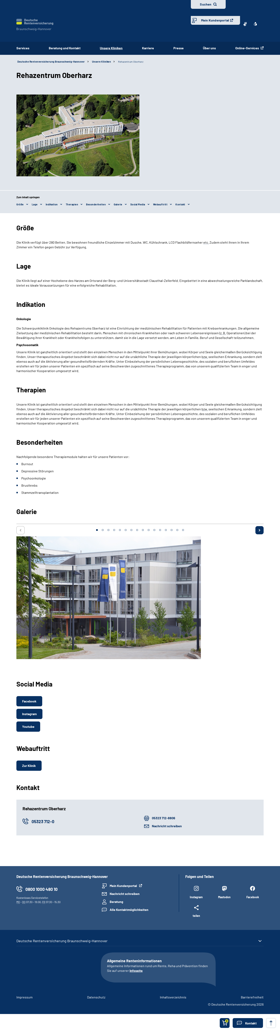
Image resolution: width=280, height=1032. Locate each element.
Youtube (28, 726)
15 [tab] (177, 530)
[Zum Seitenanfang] (271, 1023)
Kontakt (180, 204)
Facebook (29, 701)
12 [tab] (160, 530)
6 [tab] (125, 530)
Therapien (72, 204)
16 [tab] (183, 530)
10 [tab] (148, 530)
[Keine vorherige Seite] (20, 530)
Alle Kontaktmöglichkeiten (129, 910)
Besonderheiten (96, 204)
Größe (20, 204)
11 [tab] (154, 530)
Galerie (118, 204)
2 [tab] (103, 530)
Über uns (209, 48)
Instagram (29, 714)
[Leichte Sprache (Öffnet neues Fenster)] (255, 23)
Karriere (148, 48)
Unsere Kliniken (101, 61)
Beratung (116, 902)
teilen (196, 915)
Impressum (24, 997)
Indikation (52, 204)
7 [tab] (131, 530)
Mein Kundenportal (215, 20)
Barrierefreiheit (252, 997)
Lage (35, 204)
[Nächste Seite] (259, 530)
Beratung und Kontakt (65, 48)
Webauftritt (160, 204)
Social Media (137, 204)
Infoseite (136, 970)
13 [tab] (166, 530)
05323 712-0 (43, 821)
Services (22, 48)
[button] (248, 1023)
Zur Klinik (29, 766)
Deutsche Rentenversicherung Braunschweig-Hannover (51, 61)
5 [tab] (120, 530)
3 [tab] (108, 530)
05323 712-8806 (163, 818)
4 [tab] (114, 530)
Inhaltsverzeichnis (173, 997)
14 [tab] (171, 530)
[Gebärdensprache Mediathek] (245, 23)
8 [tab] (137, 530)
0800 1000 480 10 (41, 889)
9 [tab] (143, 530)
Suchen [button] (205, 4)
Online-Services (247, 48)
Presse (178, 48)
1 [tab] (97, 530)
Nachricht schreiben (167, 826)
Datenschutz (96, 997)
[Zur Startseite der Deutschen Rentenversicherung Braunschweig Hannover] (34, 25)
